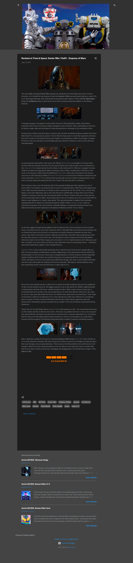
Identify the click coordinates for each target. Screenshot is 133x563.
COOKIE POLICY (73, 539)
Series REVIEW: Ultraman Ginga (34, 460)
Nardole (35, 406)
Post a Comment (29, 414)
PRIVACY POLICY (60, 539)
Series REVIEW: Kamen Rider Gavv (35, 508)
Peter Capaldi (57, 406)
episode (76, 402)
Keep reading (91, 478)
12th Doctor (26, 402)
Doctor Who (52, 402)
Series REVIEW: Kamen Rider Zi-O (35, 484)
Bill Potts (42, 402)
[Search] (114, 5)
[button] (95, 58)
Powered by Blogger (68, 543)
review (67, 406)
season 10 (75, 406)
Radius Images (71, 547)
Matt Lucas (26, 406)
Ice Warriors (86, 402)
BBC (34, 402)
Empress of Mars (65, 402)
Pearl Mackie (45, 406)
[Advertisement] (109, 85)
